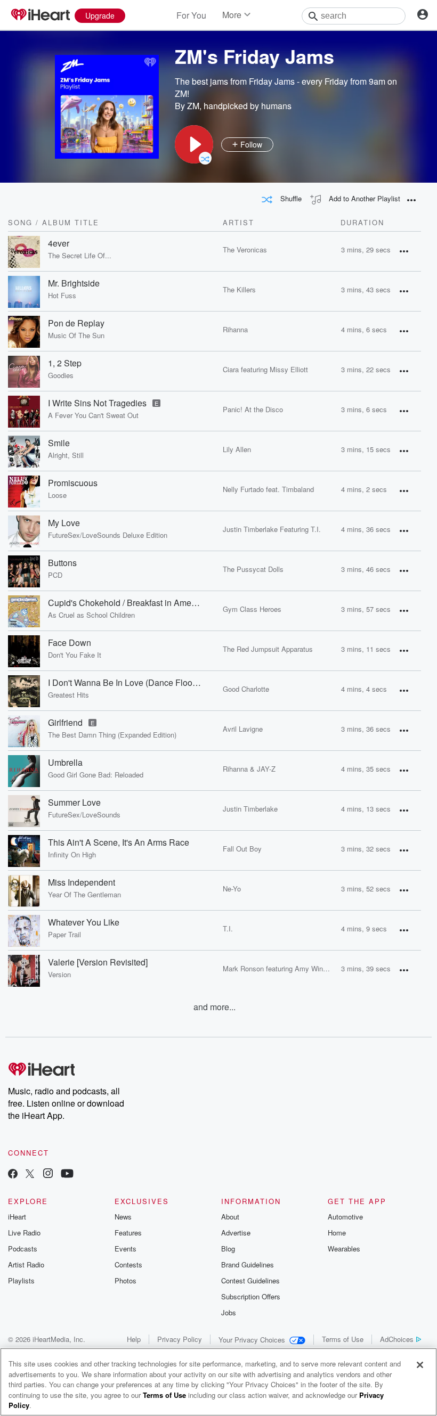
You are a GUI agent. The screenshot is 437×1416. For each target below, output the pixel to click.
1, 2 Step (65, 363)
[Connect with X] (30, 1174)
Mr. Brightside (74, 283)
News (123, 1217)
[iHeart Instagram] (48, 1174)
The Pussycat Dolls (253, 569)
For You (191, 15)
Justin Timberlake (250, 809)
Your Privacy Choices (251, 1340)
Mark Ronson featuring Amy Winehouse (284, 968)
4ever (58, 243)
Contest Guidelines (250, 1280)
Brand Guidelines (247, 1264)
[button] (194, 144)
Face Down (69, 643)
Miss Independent (81, 882)
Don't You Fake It (74, 655)
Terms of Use (342, 1339)
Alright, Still (66, 455)
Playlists (21, 1280)
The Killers (239, 289)
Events (125, 1248)
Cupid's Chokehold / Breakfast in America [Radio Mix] (124, 603)
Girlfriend (65, 723)
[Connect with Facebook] (13, 1174)
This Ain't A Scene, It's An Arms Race (118, 842)
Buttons (62, 563)
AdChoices (397, 1339)
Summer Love (74, 802)
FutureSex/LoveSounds (84, 815)
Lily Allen (237, 449)
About (230, 1217)
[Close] (420, 1365)
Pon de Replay (76, 323)
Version (59, 974)
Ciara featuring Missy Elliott (265, 369)
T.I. (228, 928)
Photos (125, 1280)
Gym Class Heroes (252, 609)
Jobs (228, 1312)
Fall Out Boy (242, 849)
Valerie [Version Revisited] (98, 962)
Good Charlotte (246, 689)
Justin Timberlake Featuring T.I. (272, 529)
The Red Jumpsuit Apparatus (268, 649)
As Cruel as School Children (91, 615)
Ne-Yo (232, 888)
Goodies (61, 375)
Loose (57, 495)
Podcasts (22, 1248)
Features (128, 1232)
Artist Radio (26, 1264)
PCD (55, 575)
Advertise (235, 1232)
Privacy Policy (179, 1339)
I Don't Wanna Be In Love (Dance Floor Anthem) (124, 683)
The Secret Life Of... (79, 255)
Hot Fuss (62, 295)
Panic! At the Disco (253, 409)
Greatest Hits (68, 695)
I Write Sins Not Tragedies (97, 403)
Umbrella (65, 762)
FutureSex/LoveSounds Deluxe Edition (107, 535)
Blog (228, 1248)
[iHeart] (40, 15)
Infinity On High (72, 854)
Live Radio (24, 1232)
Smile (59, 443)
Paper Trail (64, 934)
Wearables (344, 1248)
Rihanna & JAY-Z (249, 769)
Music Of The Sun (76, 335)
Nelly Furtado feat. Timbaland (268, 489)
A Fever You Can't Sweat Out (93, 415)
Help (134, 1339)
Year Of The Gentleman (84, 894)
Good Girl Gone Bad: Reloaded (95, 775)
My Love (64, 523)
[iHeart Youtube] (67, 1174)
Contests (128, 1264)
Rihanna (235, 329)
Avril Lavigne (243, 729)
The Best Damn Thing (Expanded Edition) (112, 735)
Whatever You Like (83, 922)
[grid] (214, 616)
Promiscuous (73, 483)
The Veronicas (245, 249)
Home (337, 1232)
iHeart (17, 1217)
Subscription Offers (250, 1296)
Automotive (345, 1217)
